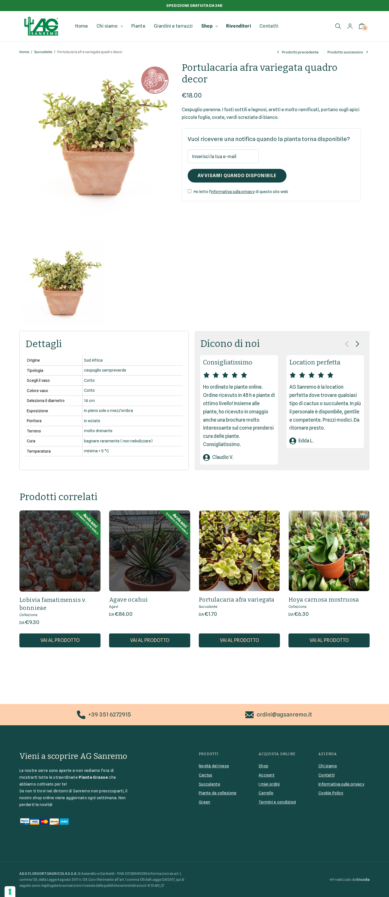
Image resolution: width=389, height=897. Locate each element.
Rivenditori (238, 26)
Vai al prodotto (60, 640)
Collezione (28, 615)
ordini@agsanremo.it (284, 714)
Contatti (269, 26)
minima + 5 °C (96, 451)
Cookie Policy (330, 793)
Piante (138, 26)
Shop (207, 26)
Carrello (266, 793)
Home (81, 26)
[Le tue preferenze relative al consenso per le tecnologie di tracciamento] (10, 891)
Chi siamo (107, 26)
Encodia (363, 879)
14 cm (89, 400)
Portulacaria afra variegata (237, 599)
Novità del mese (214, 766)
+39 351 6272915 (109, 714)
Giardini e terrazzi (173, 26)
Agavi (113, 606)
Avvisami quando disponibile (237, 175)
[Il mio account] (350, 26)
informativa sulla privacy (233, 191)
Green (204, 802)
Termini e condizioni (277, 802)
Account (267, 775)
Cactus (205, 775)
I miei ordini (269, 784)
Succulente (43, 52)
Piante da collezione (218, 793)
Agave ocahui (128, 599)
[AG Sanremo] (41, 26)
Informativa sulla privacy (341, 784)
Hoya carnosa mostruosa (323, 599)
